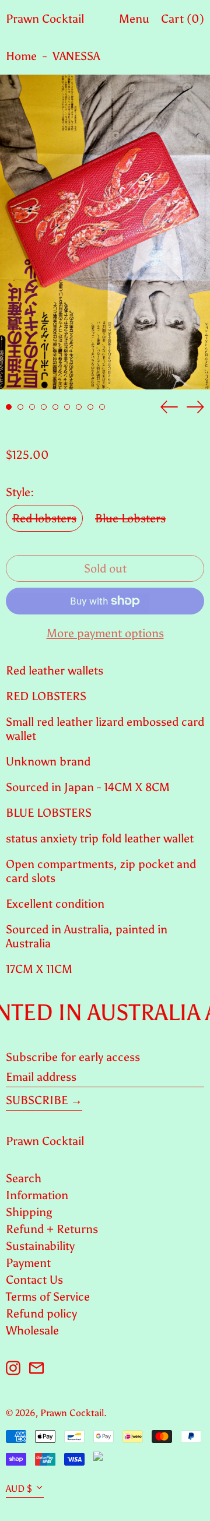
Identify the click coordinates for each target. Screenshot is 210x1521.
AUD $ (19, 1488)
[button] (105, 232)
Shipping (29, 1212)
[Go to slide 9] (102, 407)
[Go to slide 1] (9, 407)
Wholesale (32, 1330)
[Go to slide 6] (67, 407)
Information (37, 1195)
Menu (134, 19)
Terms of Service (48, 1297)
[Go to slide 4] (44, 407)
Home (21, 56)
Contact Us (34, 1280)
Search (23, 1178)
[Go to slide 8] (90, 407)
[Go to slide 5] (55, 407)
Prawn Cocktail (45, 19)
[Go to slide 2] (20, 407)
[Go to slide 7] (79, 407)
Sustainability (40, 1246)
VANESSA (76, 56)
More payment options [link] (105, 633)
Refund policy (41, 1313)
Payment (28, 1263)
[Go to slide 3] (32, 407)
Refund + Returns (52, 1229)
